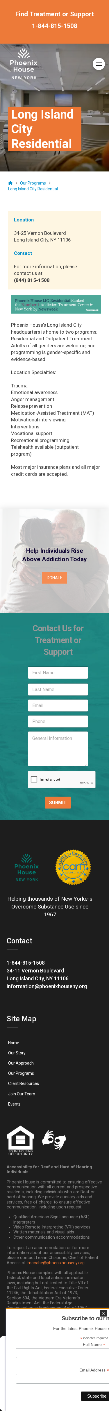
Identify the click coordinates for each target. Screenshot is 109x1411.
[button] (99, 64)
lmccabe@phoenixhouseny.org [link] (56, 1262)
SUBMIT (58, 802)
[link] (54, 28)
